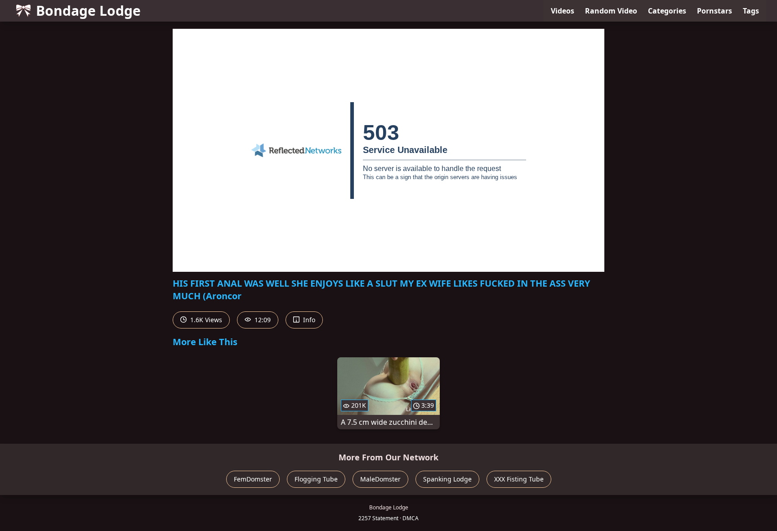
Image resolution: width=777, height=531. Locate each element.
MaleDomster (380, 479)
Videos (562, 11)
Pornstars (714, 11)
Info (308, 319)
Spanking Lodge (447, 479)
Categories (667, 11)
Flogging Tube (316, 479)
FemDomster (253, 479)
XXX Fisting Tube (519, 479)
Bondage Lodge (88, 10)
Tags (751, 11)
